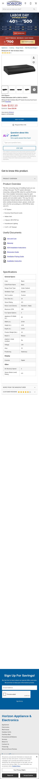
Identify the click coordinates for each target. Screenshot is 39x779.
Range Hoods (19, 48)
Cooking (11, 48)
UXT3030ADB (10, 114)
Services (4, 739)
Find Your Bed (6, 734)
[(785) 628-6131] (30, 3)
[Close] (37, 757)
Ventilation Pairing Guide (15, 256)
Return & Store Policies (9, 749)
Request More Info (20, 125)
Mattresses (5, 729)
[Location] (25, 3)
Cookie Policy (16, 766)
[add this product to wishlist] (34, 62)
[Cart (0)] (36, 3)
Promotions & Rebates (9, 737)
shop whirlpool (19, 33)
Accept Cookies (28, 775)
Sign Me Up (19, 701)
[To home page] (14, 3)
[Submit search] (34, 9)
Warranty (10, 243)
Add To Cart (19, 119)
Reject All (10, 775)
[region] (19, 766)
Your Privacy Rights (19, 770)
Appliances (5, 48)
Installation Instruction (14, 261)
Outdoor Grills (6, 732)
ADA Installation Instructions (16, 247)
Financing (5, 747)
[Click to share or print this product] (34, 58)
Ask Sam (19, 148)
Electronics (5, 727)
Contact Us (5, 744)
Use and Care (11, 239)
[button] (3, 3)
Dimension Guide (13, 252)
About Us (5, 742)
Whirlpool (11, 112)
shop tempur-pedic (28, 42)
